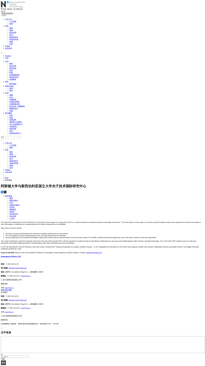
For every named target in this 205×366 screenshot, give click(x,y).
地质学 (12, 212)
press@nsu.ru (25, 276)
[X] (5, 192)
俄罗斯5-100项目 (15, 122)
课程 (11, 28)
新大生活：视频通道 (17, 106)
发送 (3, 359)
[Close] (2, 328)
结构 (11, 24)
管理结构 (12, 120)
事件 (11, 90)
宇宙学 (12, 207)
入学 (7, 61)
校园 (11, 30)
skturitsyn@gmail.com (94, 252)
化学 (11, 203)
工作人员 (8, 19)
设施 (11, 41)
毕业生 (7, 46)
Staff (6, 58)
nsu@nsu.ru (9, 288)
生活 (7, 93)
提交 (11, 35)
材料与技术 (13, 200)
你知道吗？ (13, 126)
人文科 (12, 218)
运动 (11, 44)
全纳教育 (12, 99)
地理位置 (12, 129)
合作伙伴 (8, 48)
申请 (11, 73)
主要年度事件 (14, 102)
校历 (11, 70)
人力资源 (12, 21)
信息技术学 (13, 214)
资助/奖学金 (13, 39)
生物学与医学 (14, 205)
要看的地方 (13, 108)
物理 (11, 198)
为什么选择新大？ (16, 124)
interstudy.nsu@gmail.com (18, 268)
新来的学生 (13, 37)
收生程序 (12, 33)
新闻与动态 (9, 86)
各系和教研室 (14, 75)
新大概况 (8, 113)
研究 (7, 82)
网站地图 (8, 290)
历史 (11, 131)
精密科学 (12, 209)
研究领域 (12, 84)
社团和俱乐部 (14, 104)
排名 (11, 115)
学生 (7, 26)
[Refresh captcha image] (2, 354)
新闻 (11, 88)
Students (8, 56)
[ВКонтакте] (2, 192)
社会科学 (12, 216)
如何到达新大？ (15, 133)
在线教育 (12, 79)
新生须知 (12, 68)
